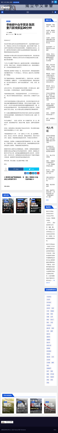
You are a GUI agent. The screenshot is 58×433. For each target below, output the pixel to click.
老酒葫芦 (49, 368)
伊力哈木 (49, 302)
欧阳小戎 (49, 345)
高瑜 (48, 382)
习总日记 (49, 296)
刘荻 (52, 313)
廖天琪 (48, 328)
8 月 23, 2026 (36, 408)
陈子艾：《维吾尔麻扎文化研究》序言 (50, 171)
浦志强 (48, 356)
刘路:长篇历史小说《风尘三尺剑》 (50, 179)
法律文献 (33, 201)
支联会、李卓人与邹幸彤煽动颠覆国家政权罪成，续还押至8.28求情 (50, 57)
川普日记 (49, 325)
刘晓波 (52, 311)
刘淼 (48, 313)
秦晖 (53, 362)
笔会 (48, 365)
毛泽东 (48, 354)
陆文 (48, 377)
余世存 (48, 308)
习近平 (48, 299)
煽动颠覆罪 (6, 201)
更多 (47, 200)
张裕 (53, 328)
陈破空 (52, 377)
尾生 (48, 322)
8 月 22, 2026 (50, 408)
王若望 (48, 362)
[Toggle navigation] (28, 12)
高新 (52, 379)
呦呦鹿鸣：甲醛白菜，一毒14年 (8, 406)
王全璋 (48, 359)
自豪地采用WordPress (6, 429)
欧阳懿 (48, 348)
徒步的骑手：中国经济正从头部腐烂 (50, 48)
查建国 (48, 339)
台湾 (52, 316)
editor (10, 32)
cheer (7, 210)
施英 (52, 331)
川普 (52, 322)
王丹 (53, 356)
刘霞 (48, 316)
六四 (48, 311)
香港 (48, 379)
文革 (48, 331)
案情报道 (8, 21)
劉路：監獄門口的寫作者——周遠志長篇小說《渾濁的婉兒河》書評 (50, 194)
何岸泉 (48, 305)
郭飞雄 (52, 374)
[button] (52, 12)
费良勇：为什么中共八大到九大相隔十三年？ (50, 87)
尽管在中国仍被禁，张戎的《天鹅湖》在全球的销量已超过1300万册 (50, 97)
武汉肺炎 (49, 351)
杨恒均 (48, 336)
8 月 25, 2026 (8, 408)
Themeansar (23, 429)
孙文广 (52, 319)
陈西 (20, 34)
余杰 (53, 308)
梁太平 (48, 342)
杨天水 (48, 334)
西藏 (48, 374)
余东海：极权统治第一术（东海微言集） (50, 32)
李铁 (18, 34)
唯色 (48, 319)
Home (55, 429)
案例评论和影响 (20, 199)
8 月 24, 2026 (22, 408)
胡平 (48, 371)
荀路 (52, 371)
